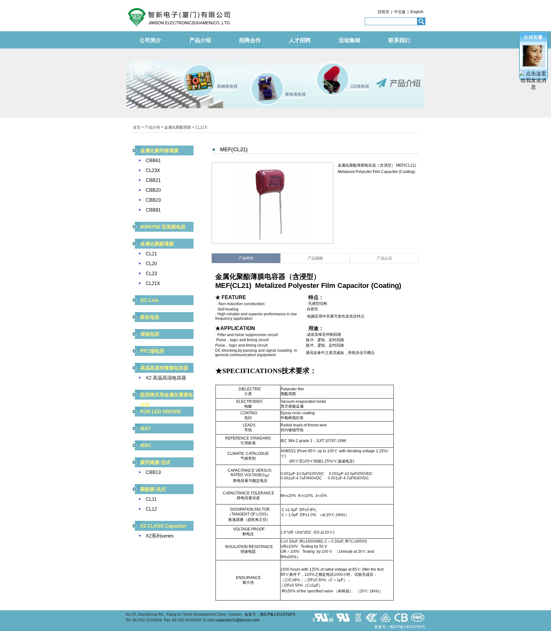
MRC (145, 445)
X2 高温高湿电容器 (166, 377)
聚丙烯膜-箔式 (155, 462)
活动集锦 (349, 40)
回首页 (383, 12)
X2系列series (160, 535)
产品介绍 (200, 40)
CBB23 (153, 200)
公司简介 (150, 40)
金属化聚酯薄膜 (177, 127)
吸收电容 (149, 317)
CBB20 (153, 190)
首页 (137, 127)
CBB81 (153, 210)
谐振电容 (149, 334)
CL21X (201, 127)
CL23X (153, 170)
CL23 (151, 273)
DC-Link (149, 300)
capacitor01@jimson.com (238, 620)
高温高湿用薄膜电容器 (164, 368)
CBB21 (153, 180)
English (416, 12)
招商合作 (250, 40)
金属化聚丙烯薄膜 (159, 150)
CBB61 (153, 160)
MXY (145, 428)
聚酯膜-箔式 (153, 489)
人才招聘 (300, 40)
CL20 (151, 263)
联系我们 (399, 40)
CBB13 (153, 472)
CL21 (151, 253)
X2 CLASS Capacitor (163, 526)
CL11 (151, 499)
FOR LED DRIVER (160, 411)
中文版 (400, 12)
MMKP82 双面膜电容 (163, 226)
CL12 (151, 509)
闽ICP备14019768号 (278, 614)
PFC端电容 (152, 351)
